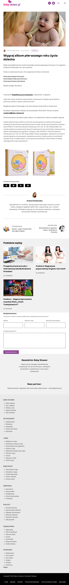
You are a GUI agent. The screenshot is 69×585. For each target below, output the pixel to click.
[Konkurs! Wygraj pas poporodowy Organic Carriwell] (51, 254)
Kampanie (9, 427)
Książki (8, 560)
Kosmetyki (9, 539)
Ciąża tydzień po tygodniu (15, 446)
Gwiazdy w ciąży (11, 472)
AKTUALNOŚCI (8, 419)
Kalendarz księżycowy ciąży (15, 451)
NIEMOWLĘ (7, 486)
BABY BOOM (7, 466)
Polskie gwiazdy (11, 474)
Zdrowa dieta (10, 534)
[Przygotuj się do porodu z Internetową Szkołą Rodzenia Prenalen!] (18, 254)
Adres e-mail (29, 320)
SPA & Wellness (11, 532)
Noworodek (10, 491)
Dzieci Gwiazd (11, 477)
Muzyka (8, 562)
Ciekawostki (10, 422)
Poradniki (9, 499)
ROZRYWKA (7, 550)
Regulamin (62, 582)
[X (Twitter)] (13, 185)
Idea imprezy (10, 403)
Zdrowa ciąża (10, 453)
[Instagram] (53, 3)
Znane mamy (10, 479)
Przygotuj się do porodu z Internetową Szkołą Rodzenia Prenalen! (17, 269)
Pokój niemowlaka (12, 496)
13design (33, 576)
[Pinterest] (21, 185)
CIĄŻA (5, 438)
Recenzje (9, 431)
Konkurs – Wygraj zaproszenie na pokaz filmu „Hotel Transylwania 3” (17, 302)
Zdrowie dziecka (12, 515)
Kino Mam (9, 558)
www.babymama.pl (55, 388)
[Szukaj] (58, 3)
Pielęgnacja (10, 494)
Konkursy (34, 50)
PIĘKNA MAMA (8, 526)
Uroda (8, 537)
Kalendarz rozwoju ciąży (14, 444)
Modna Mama (10, 544)
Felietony (9, 424)
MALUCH (6, 505)
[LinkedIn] (28, 185)
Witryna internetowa (53, 320)
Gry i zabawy (10, 405)
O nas (6, 582)
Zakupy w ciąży (11, 458)
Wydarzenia (10, 553)
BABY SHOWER (8, 400)
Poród (8, 456)
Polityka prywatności (32, 582)
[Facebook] (49, 3)
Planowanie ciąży (12, 469)
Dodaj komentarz (9, 331)
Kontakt (20, 582)
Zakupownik (10, 520)
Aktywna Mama (11, 542)
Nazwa (5, 320)
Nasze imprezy (11, 410)
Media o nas (10, 408)
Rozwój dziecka (11, 508)
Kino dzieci (10, 555)
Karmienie (9, 489)
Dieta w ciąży (10, 449)
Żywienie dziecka (12, 517)
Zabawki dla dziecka (13, 512)
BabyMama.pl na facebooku (22, 95)
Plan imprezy (10, 413)
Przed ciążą (10, 460)
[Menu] (65, 3)
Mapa (5, 567)
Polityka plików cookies (49, 582)
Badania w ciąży (11, 441)
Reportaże (9, 530)
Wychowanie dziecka (13, 510)
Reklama (12, 582)
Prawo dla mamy (11, 429)
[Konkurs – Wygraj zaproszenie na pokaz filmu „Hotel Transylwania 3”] (18, 287)
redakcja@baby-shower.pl (13, 113)
